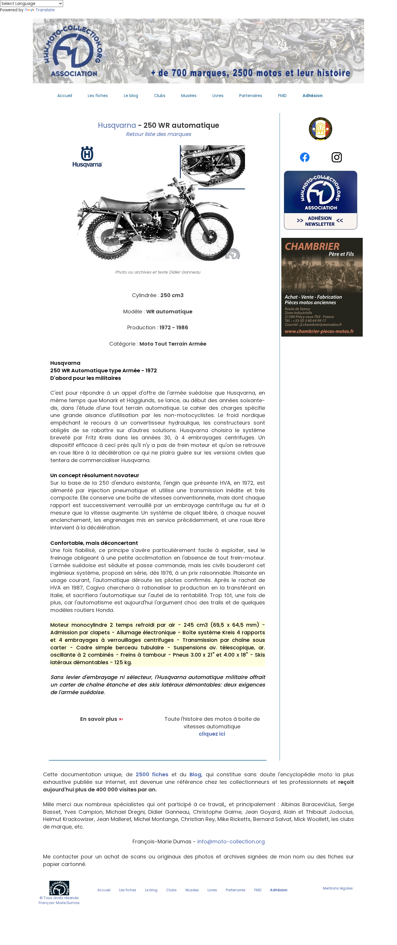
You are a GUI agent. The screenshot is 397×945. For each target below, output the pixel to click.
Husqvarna (116, 125)
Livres (217, 95)
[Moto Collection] (59, 887)
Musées (188, 95)
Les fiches (98, 95)
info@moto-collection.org (231, 841)
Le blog (131, 95)
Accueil (64, 95)
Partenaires (250, 95)
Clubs (159, 95)
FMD (282, 95)
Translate (45, 10)
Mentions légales (338, 888)
